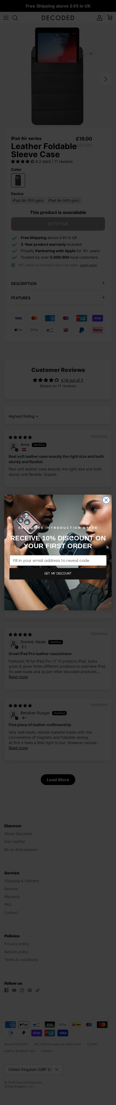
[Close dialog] (106, 500)
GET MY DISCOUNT (58, 574)
